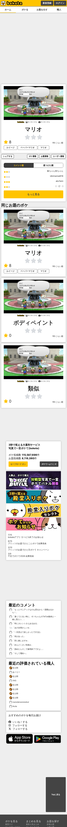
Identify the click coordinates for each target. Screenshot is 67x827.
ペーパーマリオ (27, 147)
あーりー (16, 672)
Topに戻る (55, 794)
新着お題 (50, 824)
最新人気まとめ (32, 824)
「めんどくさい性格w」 (22, 645)
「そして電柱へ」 (20, 653)
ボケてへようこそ (49, 464)
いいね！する (19, 721)
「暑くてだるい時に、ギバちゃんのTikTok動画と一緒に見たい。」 (34, 618)
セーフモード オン (18, 464)
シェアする (7, 156)
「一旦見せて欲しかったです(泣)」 (27, 632)
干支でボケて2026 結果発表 (21, 555)
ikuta (15, 706)
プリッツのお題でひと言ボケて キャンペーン (28, 548)
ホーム (8, 9)
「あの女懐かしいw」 (21, 628)
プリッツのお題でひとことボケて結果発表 (27, 542)
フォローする (19, 725)
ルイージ (10, 147)
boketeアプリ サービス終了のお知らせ (25, 536)
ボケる (25, 9)
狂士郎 (15, 668)
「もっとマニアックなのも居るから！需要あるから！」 (33, 611)
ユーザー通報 (58, 156)
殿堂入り (9, 824)
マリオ (44, 147)
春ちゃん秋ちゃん (55, 171)
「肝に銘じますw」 (20, 640)
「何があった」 (19, 636)
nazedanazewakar (21, 702)
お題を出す (42, 9)
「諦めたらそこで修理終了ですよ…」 (28, 649)
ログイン (60, 3)
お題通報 (44, 156)
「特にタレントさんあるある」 (25, 623)
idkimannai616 (56, 176)
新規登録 (47, 3)
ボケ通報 (32, 156)
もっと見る (33, 194)
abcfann (59, 181)
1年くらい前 (57, 143)
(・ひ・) (59, 186)
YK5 (14, 680)
